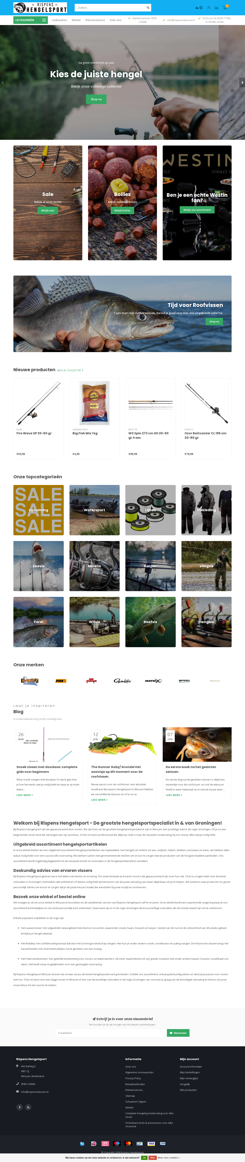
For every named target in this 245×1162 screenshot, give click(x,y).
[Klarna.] (105, 1144)
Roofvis (129, 598)
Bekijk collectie (69, 370)
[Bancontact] (140, 1144)
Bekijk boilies (122, 210)
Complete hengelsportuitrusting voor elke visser (149, 1115)
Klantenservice (95, 20)
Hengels (186, 598)
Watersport (76, 486)
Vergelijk (185, 1084)
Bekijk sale (47, 210)
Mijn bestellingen (190, 1072)
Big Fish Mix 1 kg (85, 433)
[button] (3, 82)
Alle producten (188, 1090)
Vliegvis (185, 542)
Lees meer (24, 795)
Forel (16, 598)
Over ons (115, 20)
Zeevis (17, 542)
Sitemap (130, 1096)
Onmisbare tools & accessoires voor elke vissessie (149, 1124)
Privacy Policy (133, 1078)
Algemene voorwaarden (139, 1072)
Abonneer (180, 1033)
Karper (129, 542)
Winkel (76, 20)
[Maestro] (117, 1144)
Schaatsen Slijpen (135, 1101)
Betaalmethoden (135, 1084)
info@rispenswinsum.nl (34, 1092)
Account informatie (191, 1066)
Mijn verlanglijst (189, 1078)
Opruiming (19, 486)
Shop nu (122, 99)
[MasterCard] (128, 1144)
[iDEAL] (94, 1144)
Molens (73, 542)
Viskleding (187, 486)
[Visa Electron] (162, 1144)
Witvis (72, 598)
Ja (144, 1157)
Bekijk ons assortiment (197, 210)
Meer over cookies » (169, 1157)
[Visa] (151, 1144)
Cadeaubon (59, 20)
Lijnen (128, 486)
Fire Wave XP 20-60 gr (34, 433)
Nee (152, 1157)
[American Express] (82, 1144)
